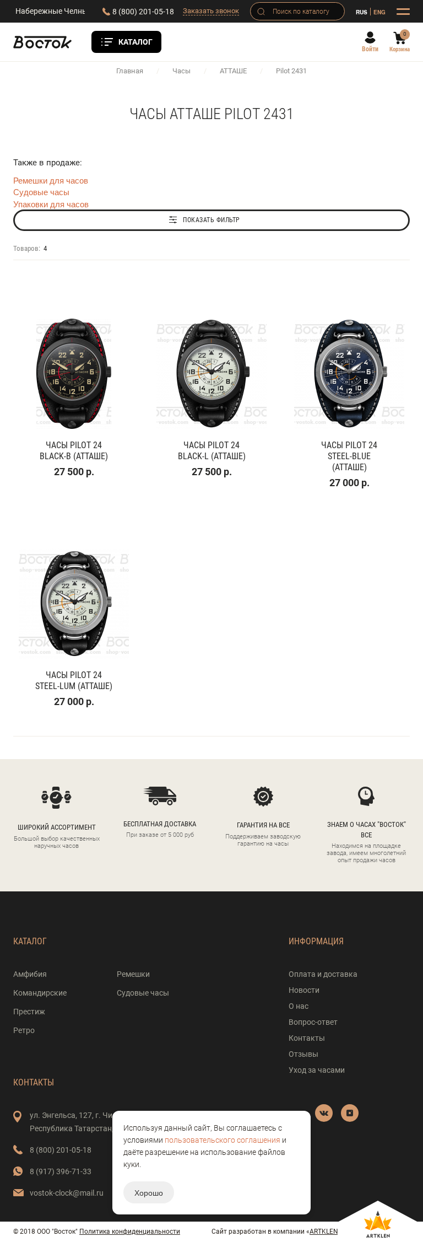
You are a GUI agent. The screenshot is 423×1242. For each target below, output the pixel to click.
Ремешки (133, 974)
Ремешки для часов (50, 180)
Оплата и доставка (323, 974)
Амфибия (30, 974)
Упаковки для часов (51, 203)
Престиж (29, 1011)
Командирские (40, 992)
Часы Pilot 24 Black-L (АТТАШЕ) (212, 450)
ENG (379, 11)
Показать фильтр (211, 220)
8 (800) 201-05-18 (143, 11)
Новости (304, 990)
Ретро (24, 1030)
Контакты (307, 1038)
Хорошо (148, 1192)
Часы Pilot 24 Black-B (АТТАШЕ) (74, 450)
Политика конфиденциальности (129, 1231)
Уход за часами (317, 1070)
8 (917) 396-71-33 (60, 1171)
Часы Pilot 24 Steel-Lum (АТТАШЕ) (73, 680)
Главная (129, 71)
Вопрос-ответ (313, 1022)
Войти (370, 49)
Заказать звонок (211, 11)
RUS (361, 11)
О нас (298, 1006)
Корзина (399, 49)
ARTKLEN (324, 1231)
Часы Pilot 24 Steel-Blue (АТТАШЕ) (349, 456)
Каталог (135, 41)
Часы (181, 71)
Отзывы (303, 1054)
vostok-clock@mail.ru (67, 1193)
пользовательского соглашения (222, 1140)
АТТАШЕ (233, 71)
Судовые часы (41, 191)
